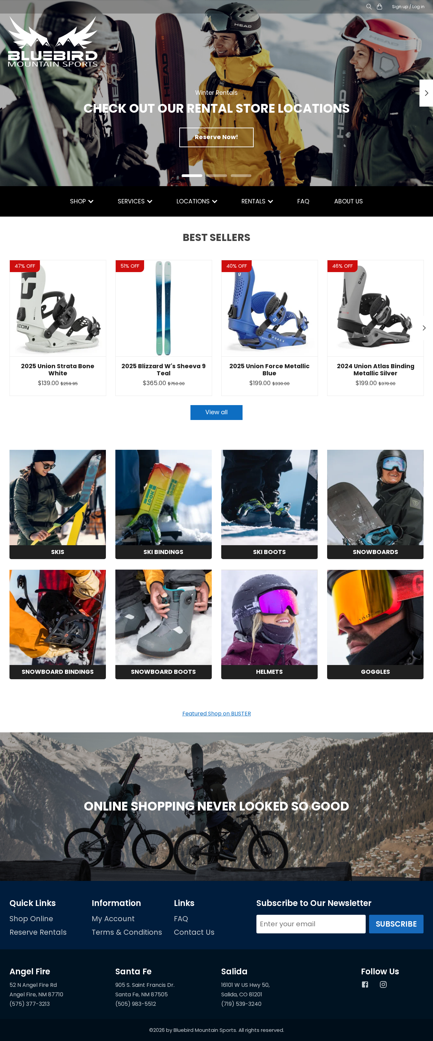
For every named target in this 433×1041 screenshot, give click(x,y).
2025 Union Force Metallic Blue (269, 369)
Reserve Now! (216, 137)
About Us (348, 201)
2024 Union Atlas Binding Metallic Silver (375, 369)
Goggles (375, 672)
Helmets (269, 672)
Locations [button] (194, 201)
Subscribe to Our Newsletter (313, 903)
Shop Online (31, 919)
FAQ (303, 201)
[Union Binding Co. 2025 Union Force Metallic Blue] (270, 308)
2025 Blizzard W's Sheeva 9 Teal (163, 369)
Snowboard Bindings (58, 672)
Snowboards (375, 552)
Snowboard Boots (163, 672)
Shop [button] (79, 201)
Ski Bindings (163, 552)
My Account (113, 919)
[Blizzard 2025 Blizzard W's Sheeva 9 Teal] (164, 308)
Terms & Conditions (127, 932)
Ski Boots (269, 552)
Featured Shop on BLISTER (216, 713)
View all (216, 412)
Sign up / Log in (408, 6)
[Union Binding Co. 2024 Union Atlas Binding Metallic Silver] (375, 308)
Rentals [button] (254, 201)
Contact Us (194, 932)
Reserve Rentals (38, 932)
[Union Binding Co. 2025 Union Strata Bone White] (58, 308)
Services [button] (132, 201)
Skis (57, 552)
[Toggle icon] (369, 7)
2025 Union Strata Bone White (57, 369)
